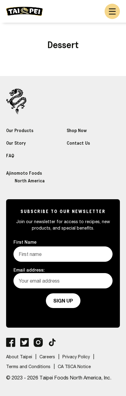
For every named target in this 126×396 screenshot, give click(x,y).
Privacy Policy (76, 356)
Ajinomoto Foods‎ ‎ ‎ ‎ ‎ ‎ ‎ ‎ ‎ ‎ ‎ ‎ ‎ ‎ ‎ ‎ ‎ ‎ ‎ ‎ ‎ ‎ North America (32, 177)
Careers (47, 356)
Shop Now (77, 130)
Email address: (29, 269)
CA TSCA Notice (74, 366)
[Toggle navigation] (112, 11)
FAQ (10, 155)
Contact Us (78, 143)
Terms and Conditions (28, 366)
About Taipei (19, 356)
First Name (24, 242)
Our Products (19, 130)
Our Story (16, 143)
